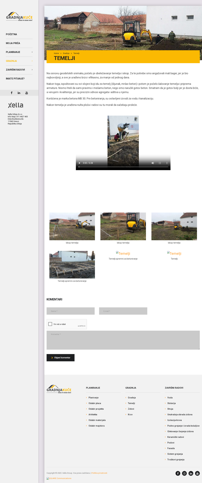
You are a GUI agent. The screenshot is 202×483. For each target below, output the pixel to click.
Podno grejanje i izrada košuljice (183, 426)
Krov (130, 414)
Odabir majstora (97, 426)
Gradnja (11, 61)
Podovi (170, 443)
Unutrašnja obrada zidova (179, 414)
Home (56, 53)
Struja (170, 409)
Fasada (171, 448)
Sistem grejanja (175, 454)
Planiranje (13, 52)
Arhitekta (93, 414)
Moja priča (13, 43)
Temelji (131, 403)
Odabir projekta (96, 409)
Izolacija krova (174, 420)
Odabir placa (95, 403)
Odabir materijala (97, 420)
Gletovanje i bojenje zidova (180, 431)
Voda (170, 397)
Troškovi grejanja (175, 459)
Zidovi (131, 409)
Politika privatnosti (99, 473)
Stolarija (171, 403)
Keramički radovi (175, 437)
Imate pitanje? (15, 78)
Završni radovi (15, 69)
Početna (11, 34)
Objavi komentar (62, 357)
